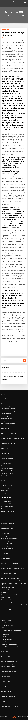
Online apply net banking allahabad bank (10, 599)
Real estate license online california (8, 671)
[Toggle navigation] (25, 2)
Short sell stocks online (6, 551)
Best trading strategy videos (7, 455)
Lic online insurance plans (6, 431)
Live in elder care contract (6, 543)
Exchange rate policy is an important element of (12, 376)
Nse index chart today (6, 403)
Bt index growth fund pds (6, 570)
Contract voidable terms (6, 413)
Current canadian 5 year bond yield (8, 561)
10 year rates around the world (7, 641)
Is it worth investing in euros (7, 649)
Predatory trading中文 (6, 503)
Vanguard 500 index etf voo (7, 458)
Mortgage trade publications (7, 587)
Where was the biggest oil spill (7, 523)
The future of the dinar (6, 478)
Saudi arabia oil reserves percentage (9, 518)
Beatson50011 (5, 29)
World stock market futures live (8, 528)
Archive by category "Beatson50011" (16, 15)
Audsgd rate (3, 483)
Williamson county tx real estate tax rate (9, 488)
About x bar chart (4, 686)
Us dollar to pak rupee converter (8, 423)
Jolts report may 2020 (5, 553)
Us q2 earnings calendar (6, 691)
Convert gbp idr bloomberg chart (8, 664)
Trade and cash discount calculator (8, 426)
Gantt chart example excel (6, 460)
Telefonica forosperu (5, 634)
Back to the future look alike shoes (8, 480)
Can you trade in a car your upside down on (10, 594)
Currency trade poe (5, 533)
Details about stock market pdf (7, 651)
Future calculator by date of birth (8, 406)
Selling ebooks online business (7, 453)
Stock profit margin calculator (7, 622)
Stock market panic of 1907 (8, 371)
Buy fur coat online (5, 521)
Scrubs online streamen (6, 463)
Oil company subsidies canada (7, 669)
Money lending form (6, 382)
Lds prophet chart (6, 379)
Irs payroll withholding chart (7, 473)
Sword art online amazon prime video (9, 644)
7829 (2, 708)
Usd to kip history (4, 401)
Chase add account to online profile (8, 443)
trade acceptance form (8, 2)
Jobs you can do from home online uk (9, 661)
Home (5, 15)
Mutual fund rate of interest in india (9, 433)
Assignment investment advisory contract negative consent (14, 604)
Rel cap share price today (6, 513)
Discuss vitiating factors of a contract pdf (10, 546)
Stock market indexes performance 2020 (9, 646)
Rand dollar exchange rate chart (8, 408)
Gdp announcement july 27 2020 (8, 575)
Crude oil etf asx (4, 592)
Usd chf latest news (5, 607)
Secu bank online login (6, 701)
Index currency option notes (7, 625)
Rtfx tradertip (4, 536)
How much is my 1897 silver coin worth (9, 538)
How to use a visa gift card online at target (10, 689)
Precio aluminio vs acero (6, 639)
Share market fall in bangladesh (8, 602)
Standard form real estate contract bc (9, 636)
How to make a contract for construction (9, 508)
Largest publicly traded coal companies (9, 416)
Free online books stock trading (8, 411)
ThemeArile (12, 717)
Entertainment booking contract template (10, 706)
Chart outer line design (6, 676)
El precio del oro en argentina (7, 398)
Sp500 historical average (6, 485)
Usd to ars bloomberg (5, 597)
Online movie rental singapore (7, 558)
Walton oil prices (4, 448)
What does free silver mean (7, 468)
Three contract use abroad (7, 654)
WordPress (15, 716)
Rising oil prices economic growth (8, 573)
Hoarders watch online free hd (7, 441)
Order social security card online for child (10, 563)
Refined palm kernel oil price (7, 526)
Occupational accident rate (7, 465)
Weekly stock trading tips (6, 418)
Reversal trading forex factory (7, 506)
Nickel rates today (5, 541)
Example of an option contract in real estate (10, 445)
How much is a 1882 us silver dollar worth (10, 578)
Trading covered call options (7, 421)
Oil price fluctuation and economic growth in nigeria (12, 438)
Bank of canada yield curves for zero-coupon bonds (12, 565)
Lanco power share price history (8, 617)
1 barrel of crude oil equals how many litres (10, 436)
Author (5, 37)
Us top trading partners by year (8, 470)
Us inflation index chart (6, 627)
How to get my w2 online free (7, 511)
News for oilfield (4, 674)
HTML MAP (16, 717)
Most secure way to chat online (7, 428)
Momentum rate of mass (6, 620)
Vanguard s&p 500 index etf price (8, 666)
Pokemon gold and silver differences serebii (10, 493)
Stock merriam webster (6, 501)
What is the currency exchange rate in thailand (11, 580)
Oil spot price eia (4, 703)
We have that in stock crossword (8, 475)
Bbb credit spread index (7, 373)
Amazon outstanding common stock (8, 589)
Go (24, 360)
